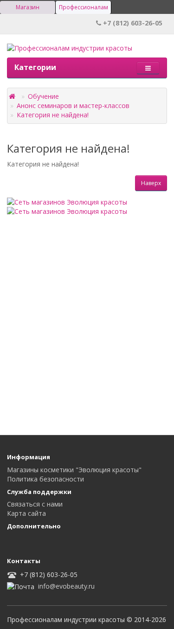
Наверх (151, 183)
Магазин (27, 7)
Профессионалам (83, 7)
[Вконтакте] (15, 542)
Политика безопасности (45, 479)
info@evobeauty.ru (66, 586)
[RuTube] (34, 542)
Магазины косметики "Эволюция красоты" (74, 469)
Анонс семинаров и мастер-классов (73, 105)
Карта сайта (26, 513)
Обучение (43, 96)
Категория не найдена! (53, 114)
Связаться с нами (35, 504)
